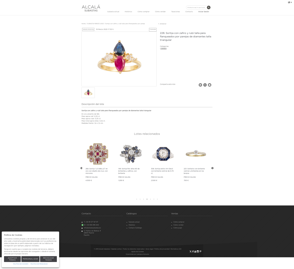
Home (84, 23)
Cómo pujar (177, 228)
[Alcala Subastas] (91, 8)
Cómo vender (160, 12)
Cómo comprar (144, 12)
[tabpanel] (98, 168)
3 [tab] (143, 199)
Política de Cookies (20, 264)
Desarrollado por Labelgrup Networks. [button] (137, 254)
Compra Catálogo (135, 228)
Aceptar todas (12, 259)
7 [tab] (157, 199)
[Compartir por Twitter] (205, 85)
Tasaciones (175, 12)
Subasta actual (113, 12)
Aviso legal (149, 249)
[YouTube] (195, 251)
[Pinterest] (200, 251)
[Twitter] (190, 251)
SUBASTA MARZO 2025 (95, 23)
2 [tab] (140, 199)
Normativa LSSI (176, 249)
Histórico (128, 12)
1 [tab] (137, 199)
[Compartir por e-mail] (209, 85)
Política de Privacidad (39, 264)
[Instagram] (198, 251)
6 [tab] (154, 199)
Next (212, 168)
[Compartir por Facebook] (200, 85)
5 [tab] (150, 199)
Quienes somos (116, 249)
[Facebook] (193, 251)
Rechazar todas (48, 259)
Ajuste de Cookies (137, 251)
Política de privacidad (161, 249)
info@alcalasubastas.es (92, 228)
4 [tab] (147, 199)
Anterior (162, 24)
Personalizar (30, 259)
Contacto (189, 12)
